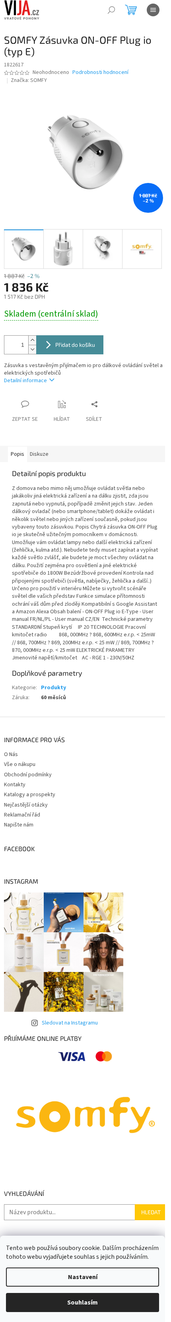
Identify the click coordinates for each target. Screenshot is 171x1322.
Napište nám (18, 825)
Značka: (29, 80)
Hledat (151, 1212)
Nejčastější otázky (26, 805)
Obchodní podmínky (28, 775)
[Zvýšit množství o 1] (32, 340)
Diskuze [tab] (39, 454)
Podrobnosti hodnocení (100, 72)
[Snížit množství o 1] (32, 349)
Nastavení (82, 1277)
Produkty (53, 688)
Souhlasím (82, 1302)
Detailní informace (25, 381)
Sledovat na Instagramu (70, 1023)
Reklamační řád (22, 815)
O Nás (11, 754)
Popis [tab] (17, 454)
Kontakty (14, 785)
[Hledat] (111, 10)
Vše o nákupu (19, 764)
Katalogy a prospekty (29, 795)
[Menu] (153, 10)
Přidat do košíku (75, 344)
